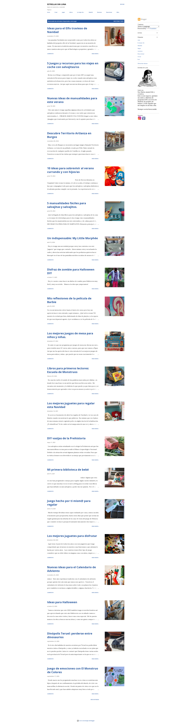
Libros (71, 12)
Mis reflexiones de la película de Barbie (69, 300)
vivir (139, 40)
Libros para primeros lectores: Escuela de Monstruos (68, 370)
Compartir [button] (50, 53)
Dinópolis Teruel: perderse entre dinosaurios (69, 635)
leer (139, 59)
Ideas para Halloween (62, 602)
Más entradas (95, 699)
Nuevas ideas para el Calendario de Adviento (71, 569)
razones (140, 51)
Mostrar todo (119, 21)
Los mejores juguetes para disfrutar (72, 536)
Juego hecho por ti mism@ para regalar (68, 502)
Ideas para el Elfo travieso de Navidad (67, 30)
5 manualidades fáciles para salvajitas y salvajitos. (66, 205)
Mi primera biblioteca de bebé (68, 469)
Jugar (63, 12)
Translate (153, 28)
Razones (99, 12)
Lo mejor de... (80, 12)
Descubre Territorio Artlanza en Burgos (69, 135)
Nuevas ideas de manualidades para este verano (72, 100)
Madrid (91, 12)
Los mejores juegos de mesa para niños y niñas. (70, 335)
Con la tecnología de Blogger (87, 720)
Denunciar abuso (143, 63)
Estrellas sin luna (56, 4)
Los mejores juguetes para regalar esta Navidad (71, 405)
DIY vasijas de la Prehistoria (66, 438)
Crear (56, 12)
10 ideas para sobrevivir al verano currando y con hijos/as (70, 170)
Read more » (95, 53)
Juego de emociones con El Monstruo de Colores (72, 670)
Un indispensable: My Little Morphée (72, 238)
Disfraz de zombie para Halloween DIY (70, 271)
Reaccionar (109, 12)
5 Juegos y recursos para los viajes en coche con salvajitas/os (72, 65)
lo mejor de (141, 43)
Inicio (48, 12)
